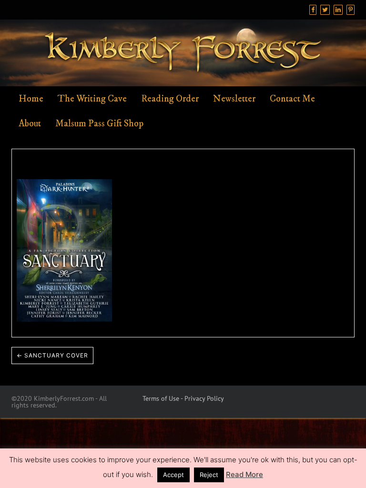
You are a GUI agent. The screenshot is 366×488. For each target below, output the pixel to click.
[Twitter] (325, 9)
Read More (244, 474)
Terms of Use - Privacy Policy (183, 398)
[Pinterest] (350, 9)
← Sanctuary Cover (52, 355)
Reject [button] (209, 474)
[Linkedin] (338, 9)
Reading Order (170, 99)
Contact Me (292, 99)
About (30, 124)
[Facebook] (312, 9)
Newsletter (234, 99)
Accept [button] (173, 474)
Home (31, 99)
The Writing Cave (92, 99)
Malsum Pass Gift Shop (99, 124)
